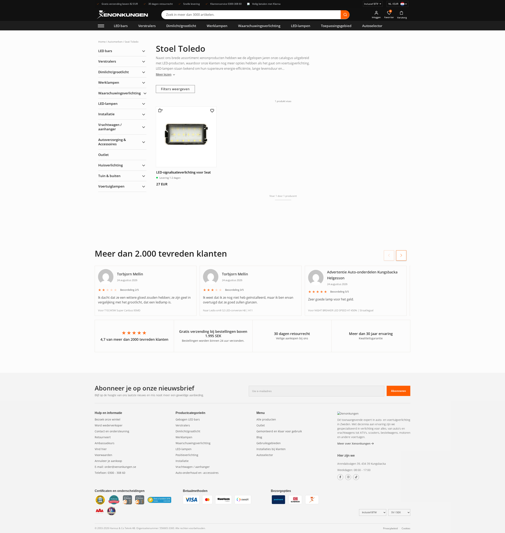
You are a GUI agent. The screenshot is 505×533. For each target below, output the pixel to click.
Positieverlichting (187, 455)
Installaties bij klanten (271, 449)
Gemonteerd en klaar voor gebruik (279, 431)
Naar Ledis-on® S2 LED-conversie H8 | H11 (228, 310)
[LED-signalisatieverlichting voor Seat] (186, 136)
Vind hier (101, 449)
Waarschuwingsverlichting (259, 25)
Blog (259, 437)
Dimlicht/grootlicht (181, 25)
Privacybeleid (390, 528)
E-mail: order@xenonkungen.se (115, 467)
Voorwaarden (103, 455)
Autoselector (372, 25)
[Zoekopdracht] (345, 14)
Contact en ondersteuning (112, 431)
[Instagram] (348, 477)
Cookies (406, 528)
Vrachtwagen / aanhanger (110, 126)
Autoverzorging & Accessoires (112, 141)
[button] (401, 255)
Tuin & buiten (109, 176)
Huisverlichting (110, 165)
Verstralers (147, 25)
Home (102, 41)
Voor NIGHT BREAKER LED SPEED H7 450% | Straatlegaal (340, 310)
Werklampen (217, 25)
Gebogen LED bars (188, 419)
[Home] (348, 413)
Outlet (103, 154)
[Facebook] (340, 477)
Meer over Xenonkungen (354, 443)
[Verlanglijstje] (212, 111)
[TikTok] (356, 477)
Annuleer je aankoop (108, 461)
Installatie (106, 114)
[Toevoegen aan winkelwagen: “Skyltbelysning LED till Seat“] (160, 112)
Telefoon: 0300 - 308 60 (110, 473)
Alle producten (266, 419)
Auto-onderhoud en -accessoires (197, 473)
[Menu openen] (101, 25)
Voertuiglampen (111, 186)
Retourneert (103, 437)
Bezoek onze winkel (107, 419)
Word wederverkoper (109, 425)
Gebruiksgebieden (268, 443)
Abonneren (398, 390)
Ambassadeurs (104, 443)
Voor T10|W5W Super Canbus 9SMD (119, 310)
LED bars (121, 25)
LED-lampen (300, 25)
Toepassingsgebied (336, 25)
